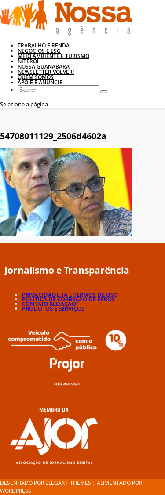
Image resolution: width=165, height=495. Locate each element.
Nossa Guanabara (44, 66)
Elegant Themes (68, 483)
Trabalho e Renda (44, 45)
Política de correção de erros (68, 299)
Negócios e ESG (39, 50)
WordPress (15, 491)
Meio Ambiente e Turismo (53, 56)
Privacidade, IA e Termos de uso (70, 295)
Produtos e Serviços (53, 308)
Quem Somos (36, 77)
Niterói (28, 61)
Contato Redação (49, 303)
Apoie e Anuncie (40, 82)
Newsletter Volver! (46, 72)
